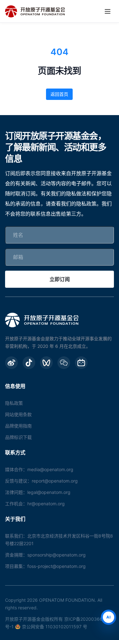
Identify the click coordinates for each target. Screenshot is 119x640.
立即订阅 (60, 279)
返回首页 (59, 94)
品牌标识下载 (18, 437)
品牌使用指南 (18, 425)
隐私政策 (14, 403)
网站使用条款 (18, 414)
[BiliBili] (81, 362)
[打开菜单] (107, 11)
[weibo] (11, 362)
